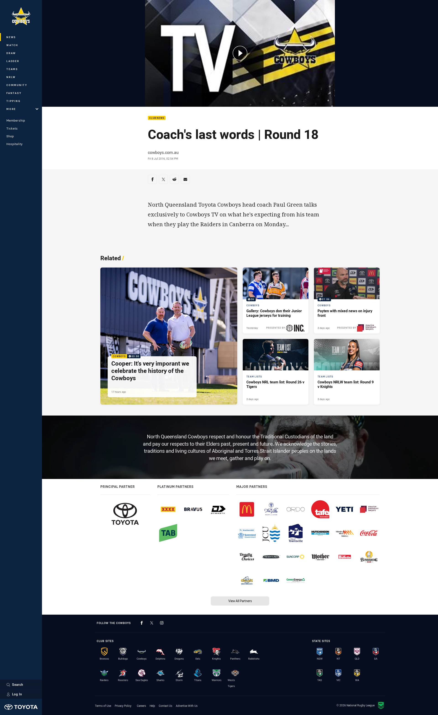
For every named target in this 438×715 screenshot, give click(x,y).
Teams (12, 69)
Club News (156, 118)
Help (152, 705)
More (11, 109)
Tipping (13, 101)
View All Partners (240, 601)
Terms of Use (103, 705)
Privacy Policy (123, 705)
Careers (141, 705)
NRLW (11, 77)
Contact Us (165, 705)
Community (16, 85)
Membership (15, 120)
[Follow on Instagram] (162, 623)
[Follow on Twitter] (152, 623)
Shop (10, 136)
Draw (11, 53)
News (11, 37)
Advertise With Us (187, 705)
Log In (17, 694)
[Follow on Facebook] (141, 623)
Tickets (12, 128)
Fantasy (13, 93)
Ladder (12, 61)
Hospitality (14, 144)
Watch (12, 45)
